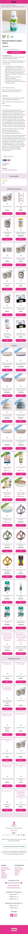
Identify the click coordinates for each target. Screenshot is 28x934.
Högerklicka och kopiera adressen (9, 169)
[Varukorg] (26, 1)
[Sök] (4, 1)
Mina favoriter (4, 874)
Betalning (3, 870)
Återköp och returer (5, 868)
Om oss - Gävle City (19, 868)
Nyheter (16, 874)
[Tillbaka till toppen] (24, 931)
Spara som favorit (9, 156)
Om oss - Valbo (18, 867)
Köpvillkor (3, 873)
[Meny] (2, 1)
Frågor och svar (4, 867)
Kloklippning (4, 876)
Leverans (3, 871)
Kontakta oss (4, 877)
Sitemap (16, 873)
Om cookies (17, 871)
